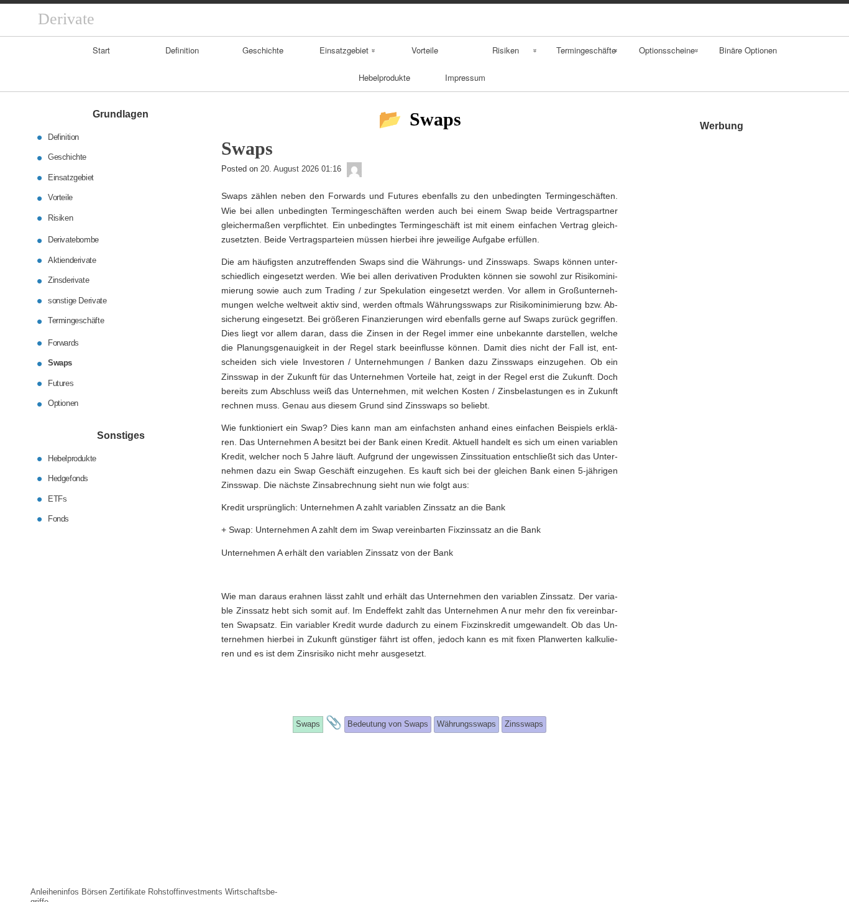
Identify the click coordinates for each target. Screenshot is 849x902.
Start (101, 50)
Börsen (94, 891)
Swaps (60, 362)
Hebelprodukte (384, 77)
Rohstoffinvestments (185, 891)
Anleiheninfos (54, 891)
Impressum (465, 77)
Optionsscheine (667, 50)
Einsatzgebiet (344, 50)
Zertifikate (127, 891)
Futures (60, 383)
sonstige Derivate (77, 300)
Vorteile (424, 50)
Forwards (63, 342)
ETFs (57, 498)
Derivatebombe (73, 239)
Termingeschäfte (586, 50)
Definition (182, 50)
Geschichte (262, 50)
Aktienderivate (72, 260)
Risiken (505, 50)
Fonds (58, 518)
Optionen (63, 403)
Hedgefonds (68, 478)
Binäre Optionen (748, 50)
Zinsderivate (68, 280)
